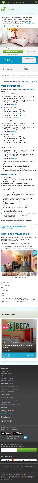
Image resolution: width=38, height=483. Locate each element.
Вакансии (5, 376)
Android (33, 81)
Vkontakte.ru (5, 421)
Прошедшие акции (8, 391)
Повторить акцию (13, 51)
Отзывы (22, 75)
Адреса (13, 75)
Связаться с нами (6, 413)
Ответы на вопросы (8, 380)
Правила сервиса (7, 378)
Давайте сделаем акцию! (9, 387)
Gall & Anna (30, 89)
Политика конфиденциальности (12, 404)
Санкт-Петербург (19, 2)
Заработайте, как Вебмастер (11, 389)
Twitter (8, 421)
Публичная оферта (8, 402)
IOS (27, 81)
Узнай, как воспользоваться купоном (16, 227)
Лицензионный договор (9, 400)
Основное (5, 75)
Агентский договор (8, 397)
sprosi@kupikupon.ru (8, 411)
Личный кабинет (36, 2)
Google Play (18, 433)
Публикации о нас (7, 373)
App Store (6, 433)
